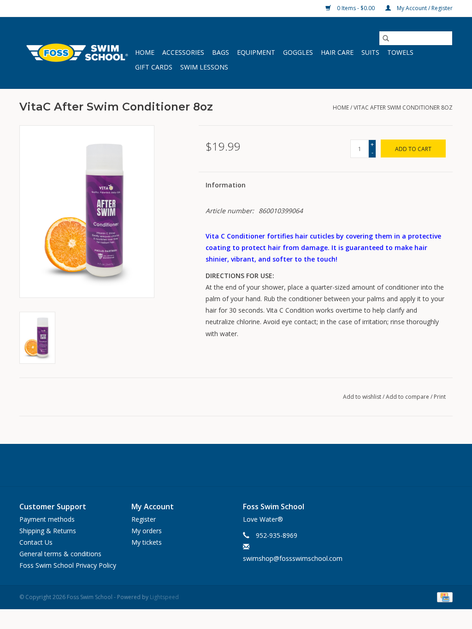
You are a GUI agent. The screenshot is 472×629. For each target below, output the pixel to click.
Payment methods (47, 519)
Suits (370, 52)
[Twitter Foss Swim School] (236, 465)
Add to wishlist (363, 397)
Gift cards (153, 67)
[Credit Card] (443, 596)
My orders (146, 530)
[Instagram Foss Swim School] (257, 465)
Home (144, 52)
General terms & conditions (60, 553)
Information (226, 185)
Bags (220, 52)
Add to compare (408, 397)
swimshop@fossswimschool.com (292, 558)
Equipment (256, 52)
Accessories (183, 52)
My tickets (146, 542)
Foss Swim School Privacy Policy (67, 565)
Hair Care (337, 52)
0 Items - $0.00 (356, 8)
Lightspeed (164, 597)
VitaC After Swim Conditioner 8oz (403, 107)
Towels (400, 52)
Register (143, 519)
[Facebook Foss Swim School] (214, 465)
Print (440, 397)
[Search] (386, 38)
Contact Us (36, 542)
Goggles (298, 52)
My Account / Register (424, 8)
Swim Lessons (204, 67)
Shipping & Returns (47, 530)
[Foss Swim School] (75, 52)
